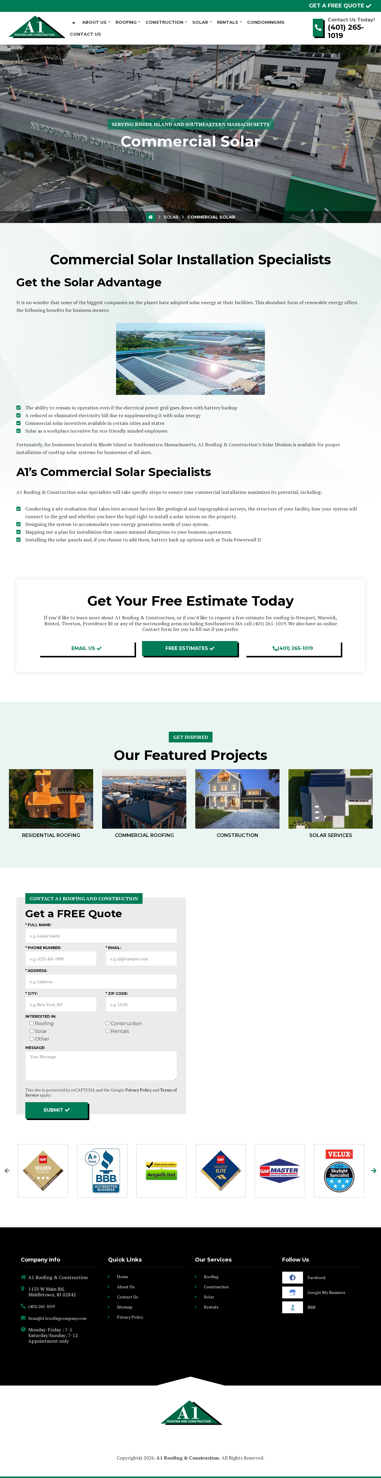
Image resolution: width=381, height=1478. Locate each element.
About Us (126, 1286)
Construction (216, 1286)
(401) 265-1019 (346, 31)
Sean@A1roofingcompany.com (57, 1318)
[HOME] (74, 22)
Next (374, 1171)
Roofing (211, 1276)
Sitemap (124, 1307)
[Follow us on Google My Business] (292, 1292)
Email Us (83, 648)
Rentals (211, 1307)
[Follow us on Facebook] (292, 1278)
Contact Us (127, 1297)
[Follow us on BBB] (292, 1307)
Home (122, 1276)
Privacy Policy (138, 1090)
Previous (7, 1171)
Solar (171, 217)
